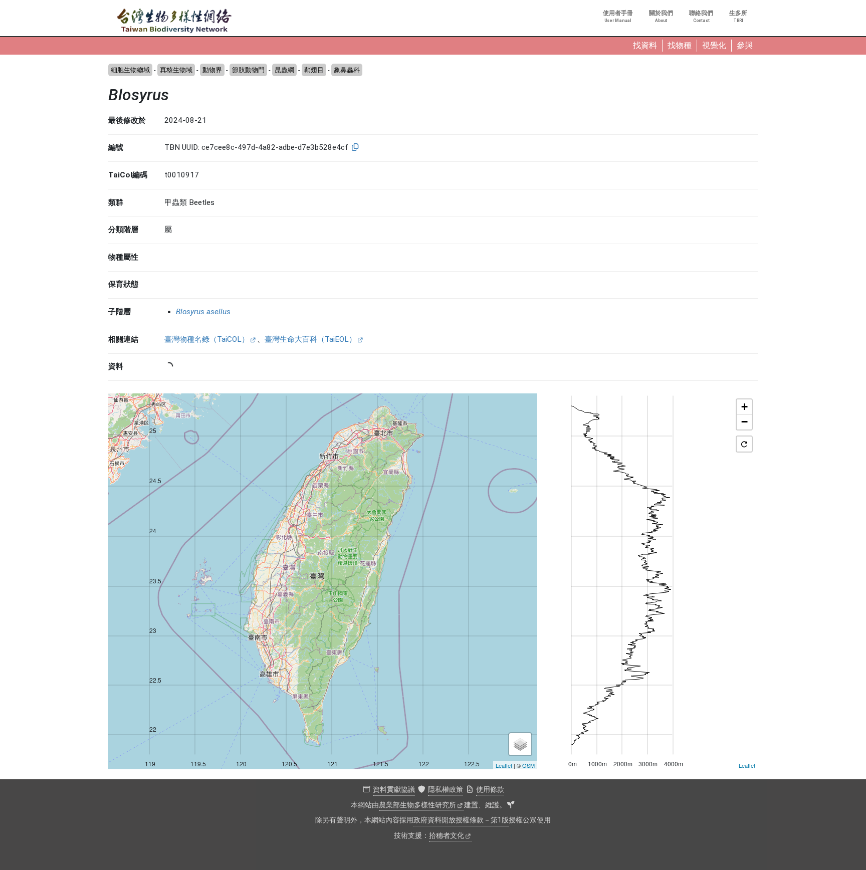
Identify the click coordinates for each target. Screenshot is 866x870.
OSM (528, 765)
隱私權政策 (445, 789)
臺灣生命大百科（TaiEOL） (310, 339)
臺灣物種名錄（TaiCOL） (206, 339)
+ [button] (744, 406)
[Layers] (520, 744)
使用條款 (490, 789)
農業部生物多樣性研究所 (417, 805)
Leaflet (504, 765)
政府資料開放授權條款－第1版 (461, 820)
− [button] (744, 421)
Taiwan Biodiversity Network (174, 21)
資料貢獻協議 (394, 789)
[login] (510, 805)
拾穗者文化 (446, 835)
